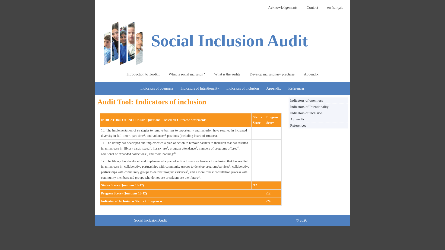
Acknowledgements (282, 7)
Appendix (311, 74)
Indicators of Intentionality (200, 88)
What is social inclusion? (187, 74)
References (296, 88)
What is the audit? (227, 74)
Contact (312, 7)
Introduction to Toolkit (143, 74)
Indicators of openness (156, 88)
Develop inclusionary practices (272, 74)
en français (335, 7)
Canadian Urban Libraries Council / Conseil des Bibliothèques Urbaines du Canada (230, 220)
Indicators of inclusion (242, 88)
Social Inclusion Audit (229, 40)
